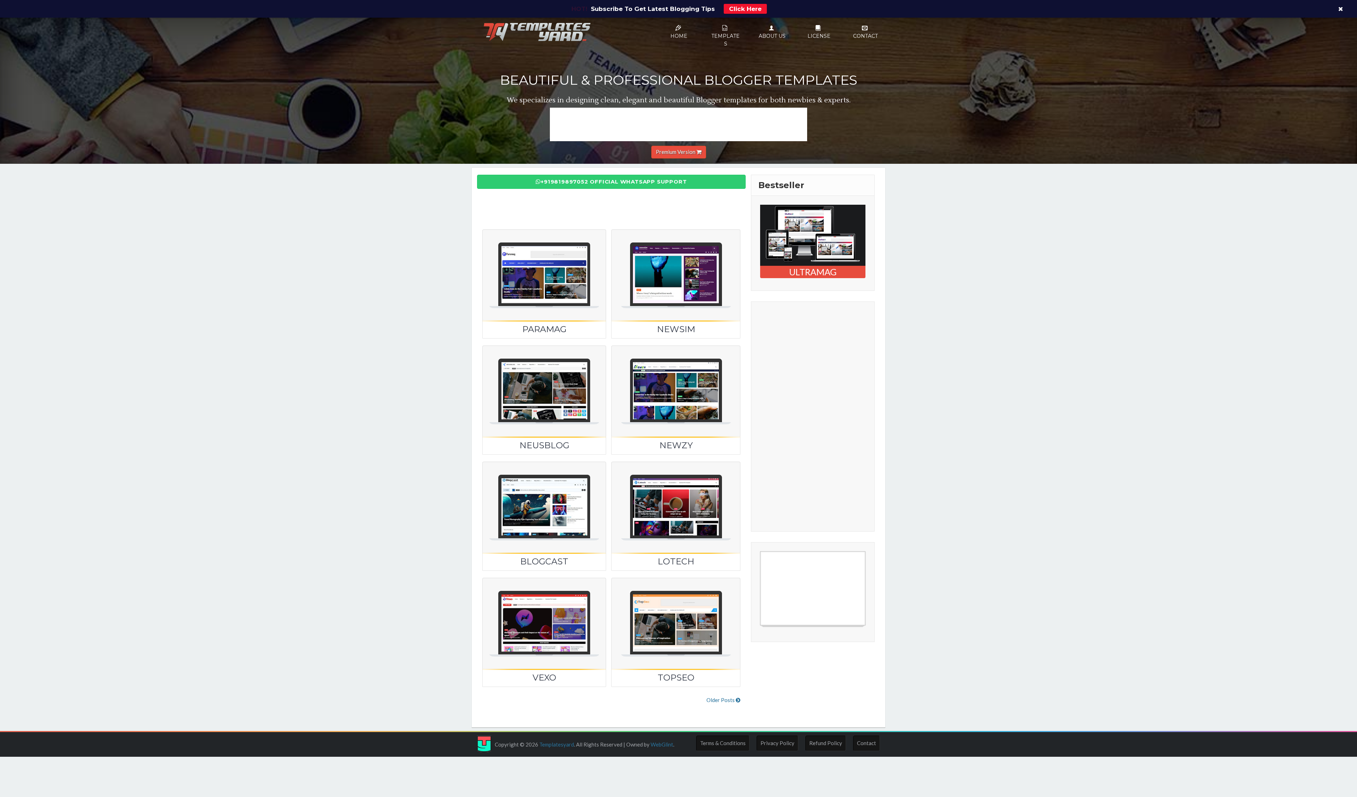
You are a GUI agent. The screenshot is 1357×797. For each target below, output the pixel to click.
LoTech (676, 561)
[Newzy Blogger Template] (676, 382)
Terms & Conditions (723, 743)
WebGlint (662, 744)
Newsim (676, 329)
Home (678, 36)
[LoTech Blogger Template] (676, 498)
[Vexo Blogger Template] (544, 615)
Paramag (544, 329)
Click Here (745, 8)
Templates (725, 40)
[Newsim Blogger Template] (676, 266)
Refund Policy (825, 743)
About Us (772, 36)
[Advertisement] (678, 123)
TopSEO (676, 677)
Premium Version (676, 152)
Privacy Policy (777, 743)
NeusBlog (544, 445)
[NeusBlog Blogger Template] (544, 382)
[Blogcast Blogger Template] (544, 498)
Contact (865, 36)
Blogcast (544, 561)
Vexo (544, 677)
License (818, 36)
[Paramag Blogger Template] (544, 266)
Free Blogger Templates (788, 629)
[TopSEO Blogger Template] (676, 615)
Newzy (676, 445)
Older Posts (721, 700)
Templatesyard (556, 744)
